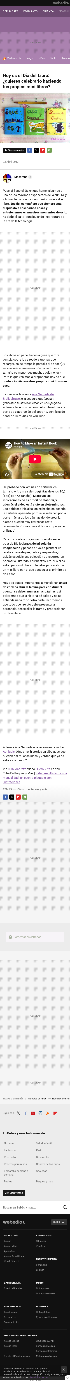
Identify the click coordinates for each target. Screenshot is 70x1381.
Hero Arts (43, 769)
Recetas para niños (15, 1164)
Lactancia (10, 1150)
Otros (20, 789)
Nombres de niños (37, 1098)
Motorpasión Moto (45, 1293)
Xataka (7, 1241)
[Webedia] (61, 3)
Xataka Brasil (10, 1346)
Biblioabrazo (17, 769)
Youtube (33, 1113)
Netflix (53, 58)
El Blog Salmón (43, 1312)
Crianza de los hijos (48, 1164)
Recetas (66, 58)
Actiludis (9, 751)
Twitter (36, 150)
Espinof (40, 1269)
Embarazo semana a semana (16, 1172)
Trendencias (10, 1312)
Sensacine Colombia (46, 1351)
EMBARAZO (30, 11)
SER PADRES (10, 11)
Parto (39, 1150)
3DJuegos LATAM (45, 1341)
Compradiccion (11, 1322)
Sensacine (41, 1264)
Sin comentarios (16, 150)
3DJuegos (41, 1241)
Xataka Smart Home (14, 1256)
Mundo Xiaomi (11, 1261)
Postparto (10, 1157)
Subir (56, 1222)
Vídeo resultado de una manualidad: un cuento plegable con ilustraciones (35, 777)
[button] (22, 177)
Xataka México (11, 1341)
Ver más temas (14, 1193)
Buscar (65, 1207)
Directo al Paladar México (17, 1356)
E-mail (49, 150)
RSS (48, 1113)
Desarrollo (42, 1157)
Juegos (30, 58)
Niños (42, 58)
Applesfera (9, 1251)
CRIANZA (48, 11)
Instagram (40, 1113)
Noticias (9, 1143)
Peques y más (39, 789)
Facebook (29, 150)
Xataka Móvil (10, 1246)
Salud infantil (44, 1143)
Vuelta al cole (14, 58)
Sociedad (41, 1171)
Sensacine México (45, 1346)
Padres (8, 1181)
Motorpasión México (46, 1356)
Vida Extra (41, 1246)
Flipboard (42, 150)
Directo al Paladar (13, 1288)
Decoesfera (10, 1317)
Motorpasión (42, 1288)
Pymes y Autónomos (46, 1317)
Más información (39, 1377)
